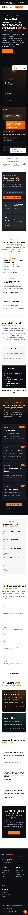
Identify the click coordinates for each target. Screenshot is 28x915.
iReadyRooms (5, 883)
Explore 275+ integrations (9, 55)
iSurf (3, 881)
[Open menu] (25, 7)
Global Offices (19, 878)
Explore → (17, 3)
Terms (10, 908)
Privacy (3, 908)
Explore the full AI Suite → (14, 504)
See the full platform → (14, 673)
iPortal (3, 876)
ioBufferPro (4, 885)
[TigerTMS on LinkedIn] (3, 911)
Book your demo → (14, 832)
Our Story (18, 881)
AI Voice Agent (19, 856)
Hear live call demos (14, 508)
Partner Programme (20, 874)
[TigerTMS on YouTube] (15, 911)
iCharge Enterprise (5, 872)
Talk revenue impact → (9, 312)
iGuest (3, 878)
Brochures (4, 892)
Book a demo (19, 7)
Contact (3, 898)
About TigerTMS (19, 870)
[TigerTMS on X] (6, 911)
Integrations (18, 876)
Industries (18, 872)
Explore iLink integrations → (11, 292)
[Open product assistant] (25, 912)
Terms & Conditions (6, 894)
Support (3, 896)
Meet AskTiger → (7, 50)
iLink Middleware (5, 870)
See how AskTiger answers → (10, 272)
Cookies (7, 908)
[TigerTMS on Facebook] (12, 911)
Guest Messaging (19, 861)
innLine (3, 874)
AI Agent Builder (19, 858)
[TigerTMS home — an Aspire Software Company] (7, 7)
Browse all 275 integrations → (12, 197)
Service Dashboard (20, 863)
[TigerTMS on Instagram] (9, 911)
